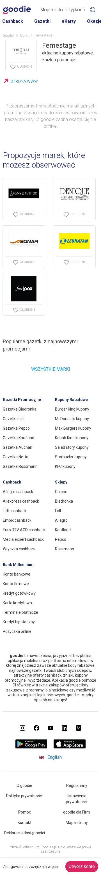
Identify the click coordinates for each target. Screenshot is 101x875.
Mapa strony (77, 822)
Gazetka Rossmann (20, 466)
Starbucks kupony (71, 457)
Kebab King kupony (71, 438)
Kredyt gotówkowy (19, 593)
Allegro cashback (18, 491)
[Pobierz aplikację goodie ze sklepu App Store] (69, 747)
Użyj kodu (75, 9)
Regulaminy (76, 785)
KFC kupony (65, 466)
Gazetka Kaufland (18, 438)
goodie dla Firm (76, 812)
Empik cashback (17, 520)
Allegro (61, 520)
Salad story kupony (72, 447)
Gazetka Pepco (16, 428)
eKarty (69, 21)
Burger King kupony (72, 409)
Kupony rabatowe (71, 399)
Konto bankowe (16, 574)
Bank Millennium (18, 564)
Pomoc (24, 812)
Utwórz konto (82, 866)
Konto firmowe (16, 583)
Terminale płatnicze (20, 612)
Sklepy (61, 482)
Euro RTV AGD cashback (24, 530)
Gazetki (42, 21)
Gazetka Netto (15, 457)
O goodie (24, 785)
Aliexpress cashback (21, 501)
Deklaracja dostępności (24, 833)
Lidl (58, 510)
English (54, 757)
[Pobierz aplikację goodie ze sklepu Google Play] (31, 747)
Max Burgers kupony (73, 428)
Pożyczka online (17, 631)
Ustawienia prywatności (77, 799)
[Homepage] (17, 10)
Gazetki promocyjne (22, 399)
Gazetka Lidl (13, 418)
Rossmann (64, 549)
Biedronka (64, 501)
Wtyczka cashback (19, 549)
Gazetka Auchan (17, 447)
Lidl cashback (14, 510)
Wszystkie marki (50, 369)
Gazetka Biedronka (19, 409)
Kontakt (24, 822)
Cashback (12, 21)
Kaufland (63, 530)
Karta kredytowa (17, 603)
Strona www (24, 81)
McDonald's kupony (72, 418)
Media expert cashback (23, 539)
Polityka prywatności (24, 796)
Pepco (60, 539)
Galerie (61, 491)
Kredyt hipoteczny (19, 622)
